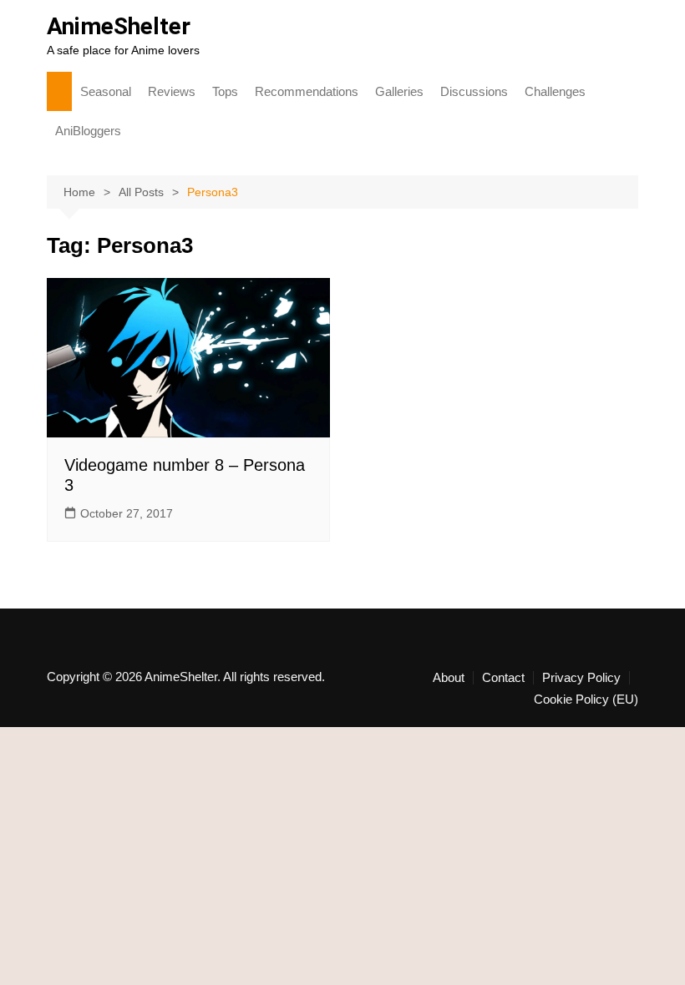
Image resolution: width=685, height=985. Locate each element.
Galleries (399, 91)
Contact (503, 677)
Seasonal (105, 91)
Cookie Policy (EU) (586, 699)
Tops (225, 91)
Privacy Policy (581, 677)
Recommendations (306, 91)
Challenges (555, 91)
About (448, 677)
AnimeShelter (118, 26)
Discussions (474, 91)
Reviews (171, 91)
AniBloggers (88, 131)
